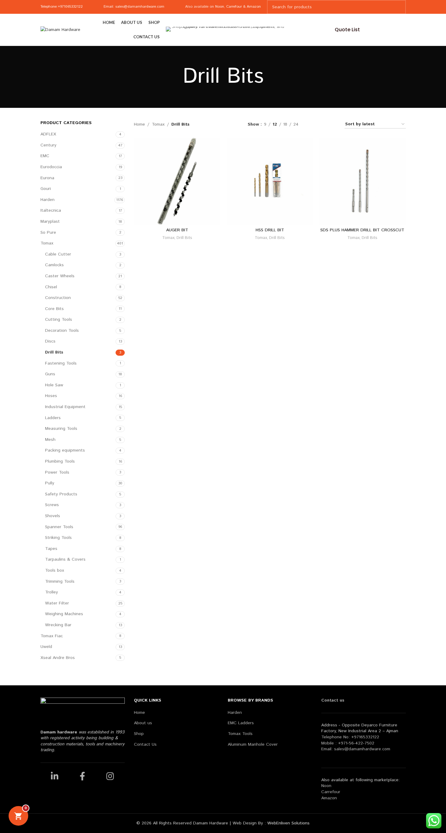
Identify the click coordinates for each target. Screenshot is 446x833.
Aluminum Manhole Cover (253, 745)
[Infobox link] (286, 30)
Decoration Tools (62, 331)
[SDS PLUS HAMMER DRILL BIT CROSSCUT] (362, 181)
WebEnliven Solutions (288, 823)
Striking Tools (58, 538)
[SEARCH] (399, 7)
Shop (139, 734)
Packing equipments (65, 450)
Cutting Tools (58, 319)
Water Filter (57, 603)
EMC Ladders (241, 723)
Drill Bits (54, 352)
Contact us (332, 700)
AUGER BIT (177, 230)
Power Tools (57, 472)
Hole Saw (54, 385)
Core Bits (54, 309)
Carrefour (234, 6)
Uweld (46, 647)
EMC (44, 156)
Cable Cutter (58, 254)
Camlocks (54, 265)
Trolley (51, 592)
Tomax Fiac (51, 636)
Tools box (54, 570)
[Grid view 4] (332, 124)
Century (48, 145)
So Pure (48, 232)
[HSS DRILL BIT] (270, 181)
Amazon (254, 6)
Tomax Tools (240, 734)
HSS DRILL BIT (270, 230)
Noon (219, 6)
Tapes (51, 549)
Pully (49, 483)
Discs (50, 341)
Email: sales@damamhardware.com (134, 6)
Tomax (46, 243)
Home (139, 124)
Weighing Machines (64, 614)
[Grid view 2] (313, 124)
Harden (47, 200)
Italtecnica (50, 210)
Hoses (51, 396)
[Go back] (175, 77)
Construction (58, 298)
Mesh (50, 440)
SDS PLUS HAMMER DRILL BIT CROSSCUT (362, 230)
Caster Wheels (59, 276)
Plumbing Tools (60, 461)
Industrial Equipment (65, 407)
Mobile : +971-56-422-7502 (347, 743)
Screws (52, 505)
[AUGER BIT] (177, 181)
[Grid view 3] (323, 124)
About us (143, 723)
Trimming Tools (59, 581)
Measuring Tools (61, 429)
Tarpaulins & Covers (65, 559)
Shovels (52, 516)
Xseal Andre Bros (57, 658)
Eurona (47, 178)
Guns (50, 374)
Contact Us (145, 745)
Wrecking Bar (58, 625)
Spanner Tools (59, 527)
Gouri (45, 189)
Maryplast (50, 221)
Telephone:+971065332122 (61, 6)
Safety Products (61, 494)
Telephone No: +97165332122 (350, 737)
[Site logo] (60, 30)
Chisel (51, 287)
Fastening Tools (61, 363)
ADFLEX (48, 134)
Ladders (53, 418)
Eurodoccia (51, 167)
